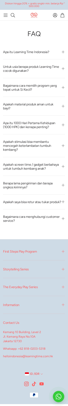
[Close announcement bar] (64, 3)
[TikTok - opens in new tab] (34, 384)
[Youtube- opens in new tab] (41, 384)
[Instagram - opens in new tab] (26, 384)
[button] (5, 15)
